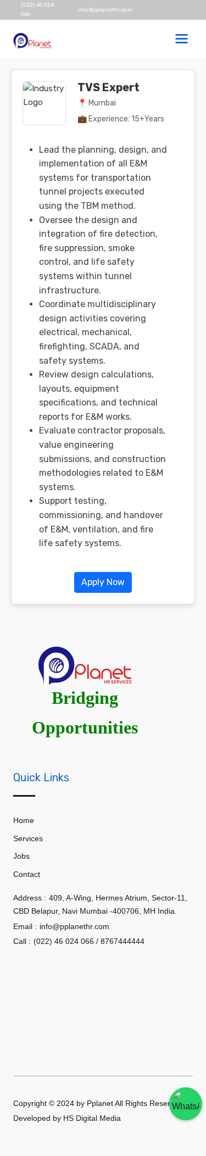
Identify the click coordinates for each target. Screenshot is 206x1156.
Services (28, 838)
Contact (26, 874)
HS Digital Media (93, 1118)
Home (23, 820)
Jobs (21, 856)
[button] (103, 582)
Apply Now (103, 582)
